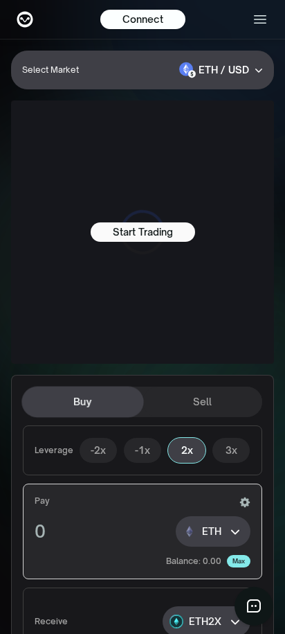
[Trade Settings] (244, 502)
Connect (142, 19)
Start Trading (143, 232)
